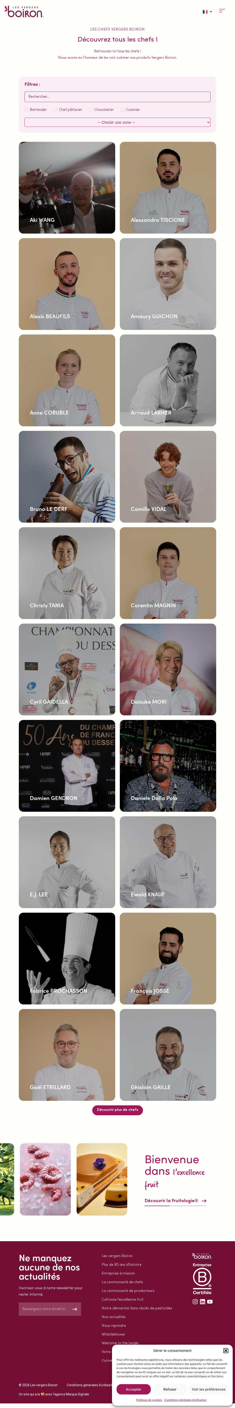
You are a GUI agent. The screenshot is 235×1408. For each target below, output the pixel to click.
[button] (226, 1350)
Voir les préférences (209, 1389)
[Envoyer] (75, 1309)
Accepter (133, 1389)
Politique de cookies (149, 1400)
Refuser (169, 1389)
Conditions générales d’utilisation (185, 1400)
